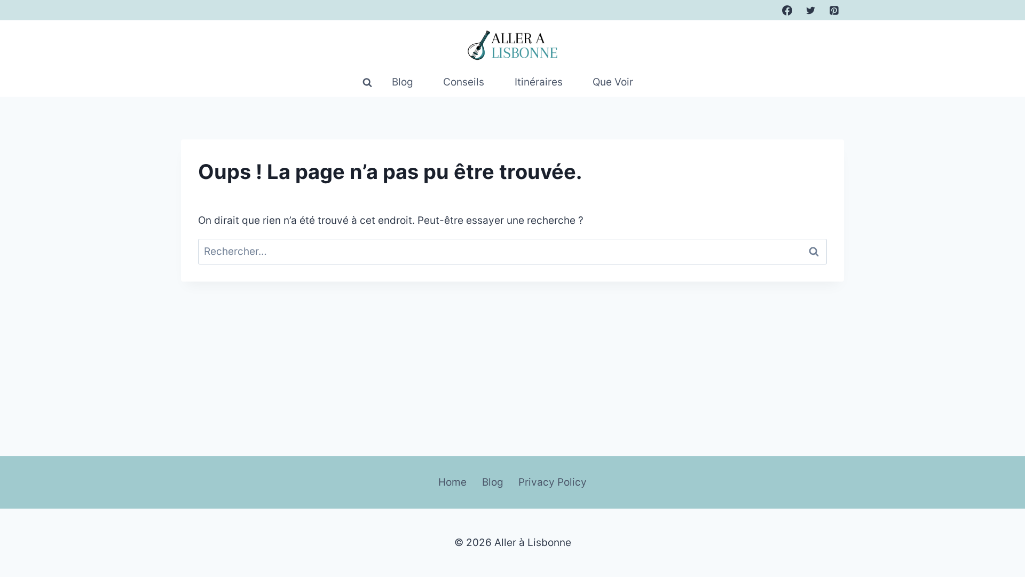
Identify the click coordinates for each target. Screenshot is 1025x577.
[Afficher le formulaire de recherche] (367, 82)
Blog (402, 82)
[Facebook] (787, 10)
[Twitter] (810, 10)
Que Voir (613, 82)
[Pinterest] (834, 10)
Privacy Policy (552, 482)
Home (452, 482)
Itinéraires (539, 82)
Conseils (463, 82)
